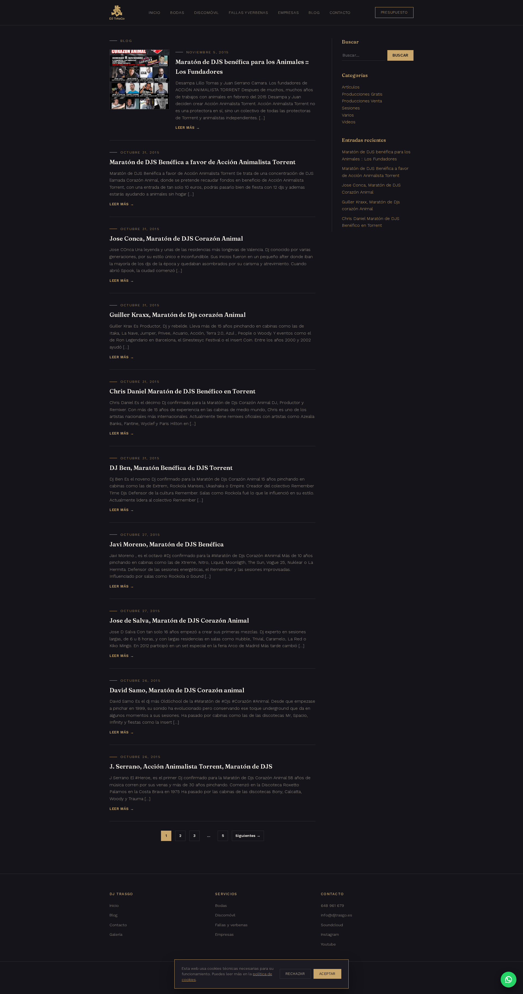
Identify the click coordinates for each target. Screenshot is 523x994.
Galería (116, 934)
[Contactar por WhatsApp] (508, 979)
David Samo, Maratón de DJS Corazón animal (177, 690)
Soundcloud (332, 925)
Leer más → (187, 128)
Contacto (340, 12)
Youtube (328, 944)
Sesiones (351, 108)
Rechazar (295, 974)
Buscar (400, 55)
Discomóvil (206, 12)
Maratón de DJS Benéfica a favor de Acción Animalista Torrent (203, 162)
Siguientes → (247, 835)
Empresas (288, 12)
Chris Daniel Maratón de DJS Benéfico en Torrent (183, 391)
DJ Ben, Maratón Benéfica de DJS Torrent (171, 468)
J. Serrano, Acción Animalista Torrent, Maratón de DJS (191, 766)
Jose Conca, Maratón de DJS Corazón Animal (176, 238)
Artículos (351, 87)
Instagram (330, 934)
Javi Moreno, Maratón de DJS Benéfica (167, 544)
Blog (314, 12)
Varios (348, 115)
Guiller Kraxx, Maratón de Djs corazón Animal (178, 315)
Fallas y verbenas (248, 12)
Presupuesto (394, 12)
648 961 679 (332, 905)
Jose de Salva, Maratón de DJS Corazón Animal (179, 620)
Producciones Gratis (362, 94)
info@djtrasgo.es (336, 915)
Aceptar (327, 974)
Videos (348, 121)
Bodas (177, 12)
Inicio (154, 12)
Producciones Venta (362, 100)
